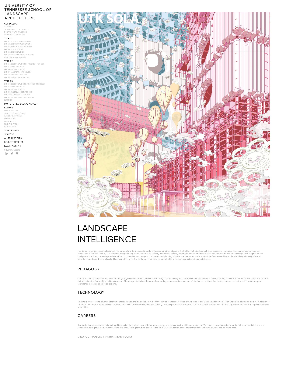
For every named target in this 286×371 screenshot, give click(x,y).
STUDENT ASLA (10, 126)
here (234, 327)
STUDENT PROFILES (13, 142)
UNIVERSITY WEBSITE (12, 150)
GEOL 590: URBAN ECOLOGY (15, 57)
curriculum (86, 278)
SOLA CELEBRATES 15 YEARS (14, 113)
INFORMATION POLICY (117, 337)
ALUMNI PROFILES (13, 138)
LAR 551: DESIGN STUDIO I (13, 49)
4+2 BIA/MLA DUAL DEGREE (14, 34)
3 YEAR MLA (8, 26)
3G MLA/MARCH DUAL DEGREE (16, 29)
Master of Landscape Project (20, 103)
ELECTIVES (8, 100)
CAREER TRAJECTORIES (13, 116)
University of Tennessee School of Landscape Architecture (28, 12)
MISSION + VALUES (11, 110)
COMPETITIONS (9, 118)
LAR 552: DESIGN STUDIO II (14, 52)
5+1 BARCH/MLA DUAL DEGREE (15, 32)
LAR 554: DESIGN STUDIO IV (14, 69)
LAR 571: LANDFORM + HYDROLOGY (17, 72)
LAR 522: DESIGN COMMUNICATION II (17, 44)
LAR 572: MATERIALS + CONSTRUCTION (18, 92)
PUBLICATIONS (9, 121)
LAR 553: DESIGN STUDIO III (14, 66)
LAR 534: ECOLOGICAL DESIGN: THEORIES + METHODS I (24, 64)
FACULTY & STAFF (12, 145)
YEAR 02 (8, 61)
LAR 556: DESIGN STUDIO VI (14, 89)
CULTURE (8, 107)
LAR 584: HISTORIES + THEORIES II (16, 77)
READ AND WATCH (11, 124)
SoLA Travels (11, 130)
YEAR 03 (8, 81)
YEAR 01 (8, 38)
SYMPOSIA (9, 134)
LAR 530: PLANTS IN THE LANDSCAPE (18, 46)
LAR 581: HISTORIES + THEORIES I (16, 74)
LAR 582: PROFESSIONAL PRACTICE (17, 94)
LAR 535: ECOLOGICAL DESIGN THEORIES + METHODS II (24, 84)
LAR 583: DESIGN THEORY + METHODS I (19, 97)
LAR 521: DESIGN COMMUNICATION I (17, 41)
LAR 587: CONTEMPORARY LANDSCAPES (19, 54)
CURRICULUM (10, 23)
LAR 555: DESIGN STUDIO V (14, 86)
